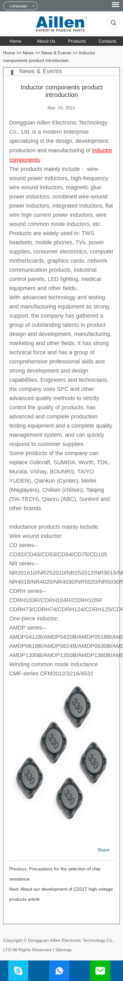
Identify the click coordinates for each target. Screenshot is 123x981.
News (28, 52)
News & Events (56, 52)
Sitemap (63, 949)
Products (77, 41)
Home (15, 41)
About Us (46, 41)
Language (18, 6)
